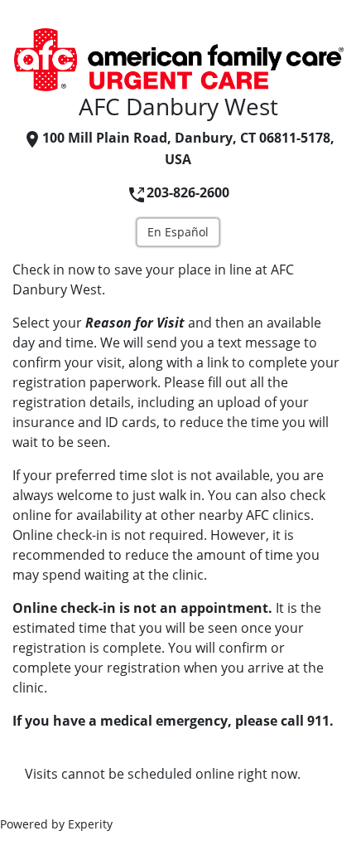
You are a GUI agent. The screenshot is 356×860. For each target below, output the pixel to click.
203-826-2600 (188, 192)
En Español (178, 232)
